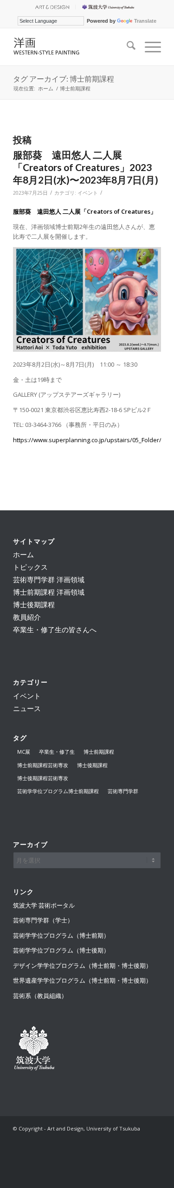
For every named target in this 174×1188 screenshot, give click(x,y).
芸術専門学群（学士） (43, 920)
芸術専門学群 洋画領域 (48, 579)
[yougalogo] (72, 46)
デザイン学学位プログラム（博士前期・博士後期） (82, 965)
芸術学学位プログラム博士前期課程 (58, 791)
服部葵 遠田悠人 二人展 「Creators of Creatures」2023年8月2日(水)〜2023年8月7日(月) (85, 167)
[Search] (126, 46)
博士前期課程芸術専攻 (42, 765)
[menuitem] (52, 7)
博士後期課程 (34, 604)
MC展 (23, 751)
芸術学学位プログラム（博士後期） (61, 950)
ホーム (23, 554)
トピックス (30, 567)
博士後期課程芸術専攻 (42, 778)
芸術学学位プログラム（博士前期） (61, 935)
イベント (87, 193)
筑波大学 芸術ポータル (44, 905)
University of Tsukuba (109, 6)
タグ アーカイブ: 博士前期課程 (63, 78)
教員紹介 (27, 617)
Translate (145, 21)
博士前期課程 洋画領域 (48, 592)
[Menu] (148, 46)
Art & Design (51, 6)
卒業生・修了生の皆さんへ (55, 629)
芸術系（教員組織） (40, 995)
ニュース (27, 708)
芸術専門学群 (123, 791)
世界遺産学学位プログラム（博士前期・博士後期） (82, 980)
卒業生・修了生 (57, 751)
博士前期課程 (99, 751)
